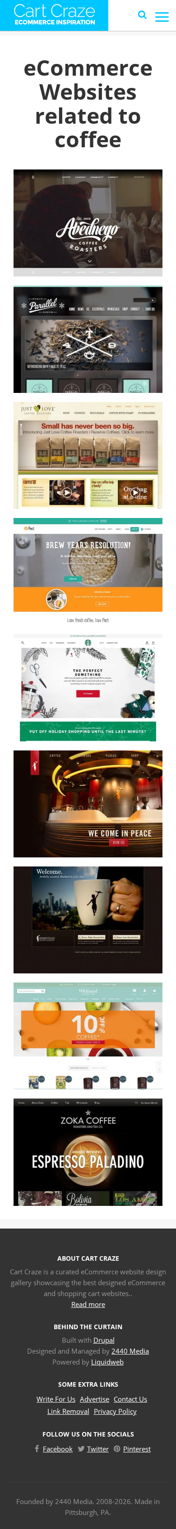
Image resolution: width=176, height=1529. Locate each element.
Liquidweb (107, 1361)
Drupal (104, 1340)
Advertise (94, 1398)
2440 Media (130, 1350)
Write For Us (56, 1398)
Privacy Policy (115, 1411)
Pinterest (137, 1448)
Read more (88, 1304)
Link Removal (68, 1411)
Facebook (58, 1448)
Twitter (98, 1448)
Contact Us (130, 1398)
